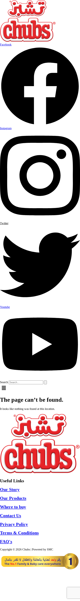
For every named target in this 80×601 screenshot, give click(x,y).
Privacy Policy (14, 524)
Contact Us (10, 515)
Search (4, 382)
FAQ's (6, 541)
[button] (40, 388)
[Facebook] (40, 573)
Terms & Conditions (19, 532)
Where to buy (13, 507)
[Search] (45, 382)
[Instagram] (40, 581)
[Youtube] (40, 588)
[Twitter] (40, 595)
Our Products (13, 498)
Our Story (10, 489)
